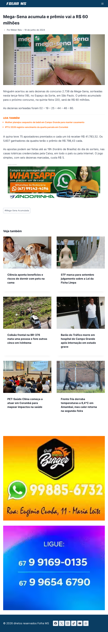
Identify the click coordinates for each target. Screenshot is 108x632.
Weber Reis (16, 30)
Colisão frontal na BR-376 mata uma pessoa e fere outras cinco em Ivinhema (27, 338)
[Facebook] (55, 623)
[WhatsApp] (86, 623)
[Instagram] (67, 623)
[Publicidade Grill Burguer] (54, 519)
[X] (61, 623)
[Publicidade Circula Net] (54, 609)
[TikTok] (73, 623)
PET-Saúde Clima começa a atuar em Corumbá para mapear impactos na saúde (25, 403)
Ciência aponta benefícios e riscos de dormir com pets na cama (26, 278)
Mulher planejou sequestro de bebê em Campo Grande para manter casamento (44, 122)
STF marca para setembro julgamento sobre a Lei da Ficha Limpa (77, 278)
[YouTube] (79, 623)
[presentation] (27, 252)
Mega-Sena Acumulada (17, 210)
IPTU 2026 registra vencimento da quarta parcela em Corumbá (36, 127)
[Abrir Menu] (102, 4)
